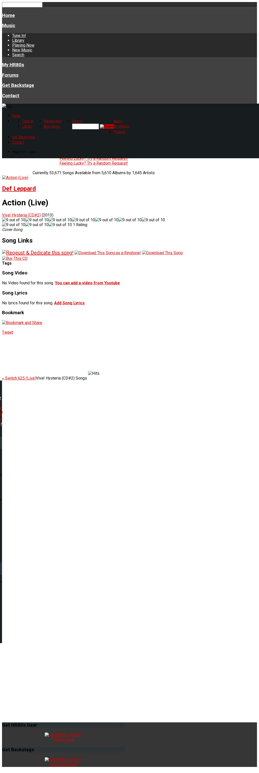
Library (18, 40)
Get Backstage (18, 85)
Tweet (7, 332)
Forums (10, 75)
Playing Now (23, 45)
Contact (10, 95)
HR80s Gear (63, 739)
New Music (22, 50)
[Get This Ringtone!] (107, 252)
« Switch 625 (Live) (19, 378)
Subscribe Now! (63, 764)
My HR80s (13, 65)
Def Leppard (19, 188)
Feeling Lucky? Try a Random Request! (93, 158)
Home (8, 15)
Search (18, 54)
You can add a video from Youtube (87, 283)
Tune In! (19, 35)
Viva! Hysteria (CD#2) (21, 215)
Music (8, 25)
